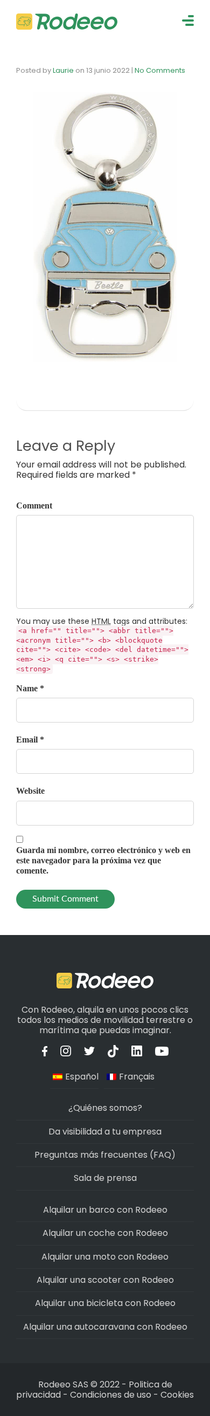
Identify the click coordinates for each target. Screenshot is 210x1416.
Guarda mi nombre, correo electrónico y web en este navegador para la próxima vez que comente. (103, 860)
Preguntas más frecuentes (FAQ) (105, 1155)
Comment (34, 505)
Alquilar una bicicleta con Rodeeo (105, 1303)
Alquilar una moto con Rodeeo (105, 1256)
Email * (30, 739)
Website (30, 790)
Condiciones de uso (110, 1394)
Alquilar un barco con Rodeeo (105, 1210)
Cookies (177, 1394)
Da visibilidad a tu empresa (105, 1131)
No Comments (160, 70)
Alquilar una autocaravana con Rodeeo (105, 1327)
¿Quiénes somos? (105, 1108)
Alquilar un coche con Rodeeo (105, 1233)
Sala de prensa (105, 1178)
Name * (30, 688)
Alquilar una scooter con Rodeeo (105, 1280)
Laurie (63, 70)
